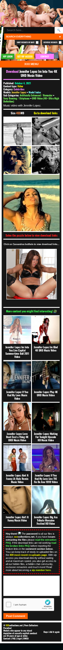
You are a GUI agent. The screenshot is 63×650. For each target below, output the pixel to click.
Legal (19, 638)
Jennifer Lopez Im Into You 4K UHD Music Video (38, 73)
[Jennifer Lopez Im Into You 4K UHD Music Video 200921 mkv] (17, 131)
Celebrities (19, 89)
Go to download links (45, 113)
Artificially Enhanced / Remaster (36, 95)
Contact (6, 638)
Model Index (35, 92)
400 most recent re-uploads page (28, 554)
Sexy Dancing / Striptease (16, 98)
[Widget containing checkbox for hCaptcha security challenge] (28, 604)
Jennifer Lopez (19, 92)
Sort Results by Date (26, 42)
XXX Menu (31, 64)
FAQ (13, 638)
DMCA (26, 638)
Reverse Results (51, 42)
